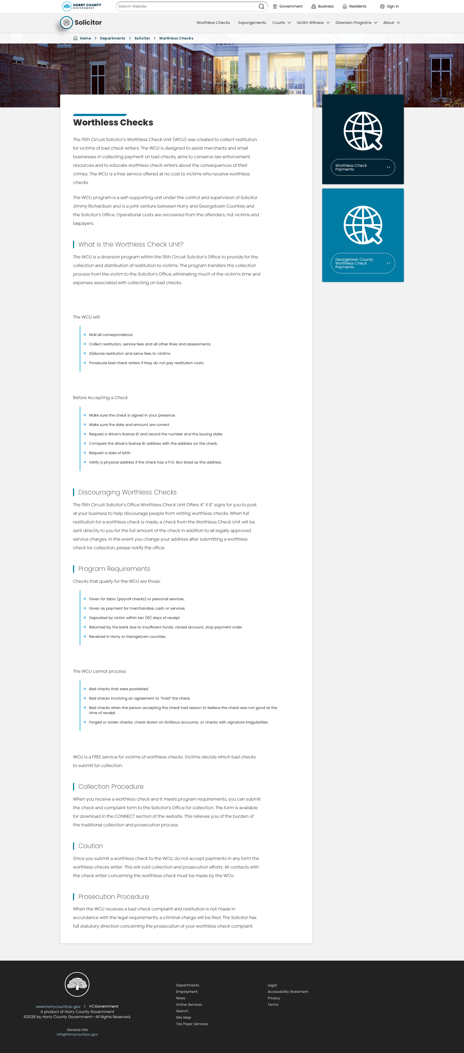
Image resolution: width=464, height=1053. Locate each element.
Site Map (183, 1017)
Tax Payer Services (192, 1024)
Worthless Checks (213, 22)
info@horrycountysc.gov (77, 1034)
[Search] (261, 6)
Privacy (274, 998)
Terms (273, 1004)
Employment (187, 991)
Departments (112, 38)
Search (182, 1011)
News (180, 998)
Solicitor (142, 38)
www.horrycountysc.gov (58, 1006)
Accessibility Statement (288, 991)
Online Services (189, 1004)
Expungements (252, 22)
